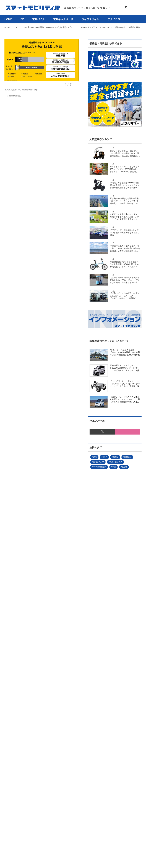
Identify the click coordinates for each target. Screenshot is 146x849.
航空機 (124, 467)
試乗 (95, 457)
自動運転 (127, 457)
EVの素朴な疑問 (99, 467)
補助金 (115, 457)
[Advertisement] (115, 610)
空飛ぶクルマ (98, 462)
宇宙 (114, 467)
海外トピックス (116, 462)
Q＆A (105, 457)
